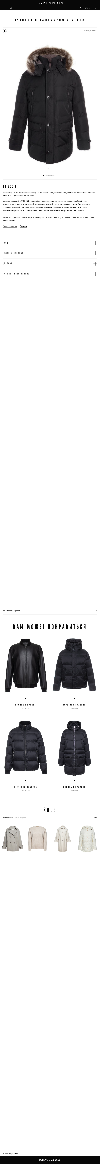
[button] (50, 243)
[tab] (43, 175)
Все (95, 818)
